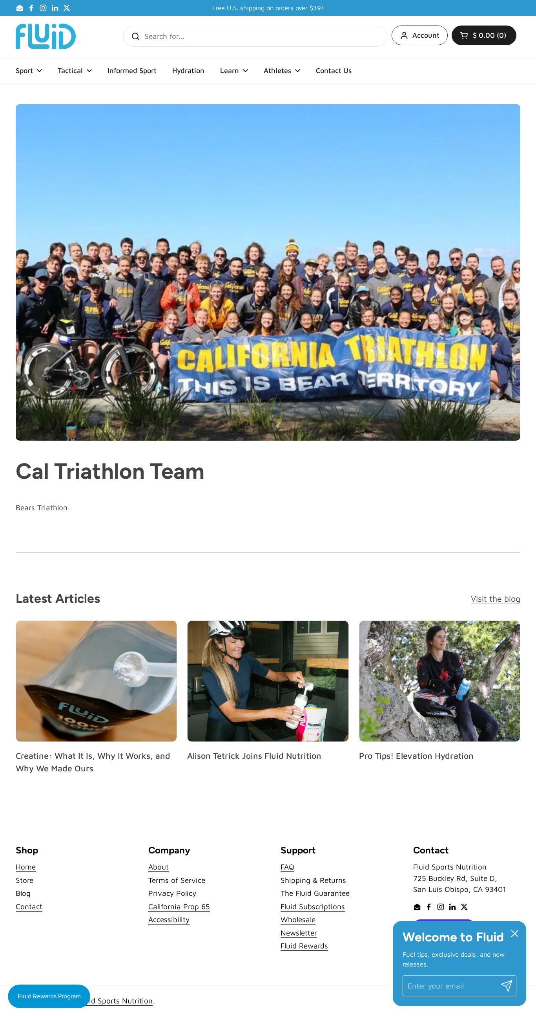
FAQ (287, 866)
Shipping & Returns (313, 880)
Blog (23, 893)
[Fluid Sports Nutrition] (46, 36)
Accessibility (169, 919)
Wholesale (298, 919)
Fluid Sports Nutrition (116, 1000)
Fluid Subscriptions (313, 906)
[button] (484, 35)
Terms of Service (176, 880)
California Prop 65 (179, 906)
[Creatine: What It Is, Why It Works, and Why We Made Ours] (96, 681)
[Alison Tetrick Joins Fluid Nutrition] (267, 681)
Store (24, 880)
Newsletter (299, 932)
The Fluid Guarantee (315, 893)
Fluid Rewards (304, 945)
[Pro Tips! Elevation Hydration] (439, 681)
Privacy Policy (172, 893)
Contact (29, 906)
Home (26, 866)
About (158, 866)
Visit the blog (495, 598)
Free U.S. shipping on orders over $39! (267, 8)
